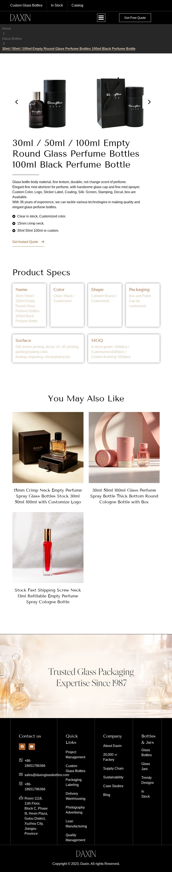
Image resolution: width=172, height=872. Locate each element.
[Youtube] (32, 746)
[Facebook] (22, 746)
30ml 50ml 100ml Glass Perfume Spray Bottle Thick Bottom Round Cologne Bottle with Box (124, 496)
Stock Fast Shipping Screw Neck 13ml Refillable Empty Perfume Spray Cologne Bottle (48, 596)
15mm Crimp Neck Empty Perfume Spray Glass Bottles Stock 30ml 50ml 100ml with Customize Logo (48, 496)
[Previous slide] (16, 102)
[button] (101, 18)
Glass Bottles (12, 38)
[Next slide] (149, 102)
